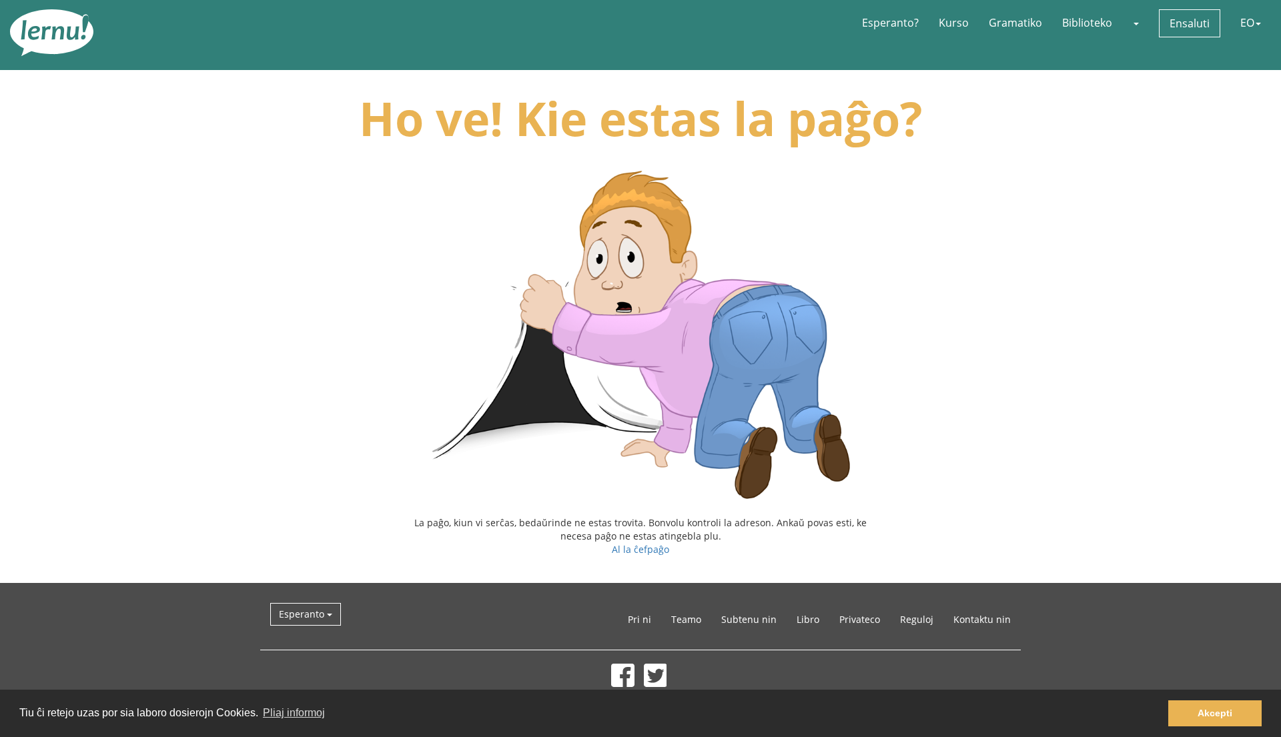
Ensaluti (1190, 23)
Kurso (954, 22)
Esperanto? (890, 22)
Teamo (686, 619)
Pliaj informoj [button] (294, 712)
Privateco (859, 619)
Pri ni (639, 619)
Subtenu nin (749, 619)
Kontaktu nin (982, 619)
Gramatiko (1015, 22)
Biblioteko (1087, 22)
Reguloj (916, 619)
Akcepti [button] (1215, 713)
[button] (1135, 22)
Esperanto (303, 614)
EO (1247, 22)
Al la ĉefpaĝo (640, 549)
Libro (808, 619)
